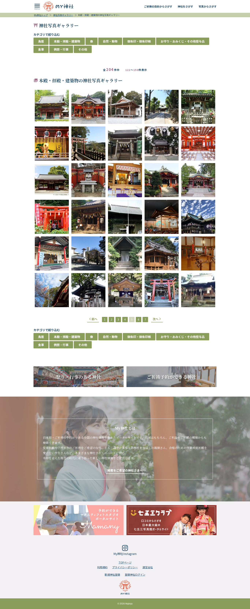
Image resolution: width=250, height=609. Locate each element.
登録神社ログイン (135, 574)
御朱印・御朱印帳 (139, 41)
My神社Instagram (125, 553)
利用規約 (102, 567)
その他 (82, 49)
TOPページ (125, 562)
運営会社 (148, 567)
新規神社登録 (112, 574)
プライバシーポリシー (125, 567)
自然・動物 (110, 41)
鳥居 (41, 41)
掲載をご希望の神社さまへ (125, 470)
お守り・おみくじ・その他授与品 (183, 41)
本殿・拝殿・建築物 (67, 41)
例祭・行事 (61, 49)
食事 (41, 49)
